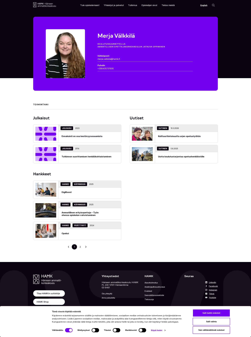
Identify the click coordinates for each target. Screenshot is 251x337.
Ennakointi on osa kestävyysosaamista (82, 136)
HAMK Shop (43, 301)
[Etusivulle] (44, 4)
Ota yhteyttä (107, 294)
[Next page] (86, 246)
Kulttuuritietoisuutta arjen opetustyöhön (179, 136)
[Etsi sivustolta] (213, 5)
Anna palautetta (108, 298)
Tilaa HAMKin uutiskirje (48, 293)
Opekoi (65, 233)
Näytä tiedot (156, 330)
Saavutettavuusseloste (154, 295)
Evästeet (148, 291)
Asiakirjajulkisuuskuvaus (155, 287)
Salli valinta (211, 321)
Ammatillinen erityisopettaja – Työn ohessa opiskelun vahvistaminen (80, 213)
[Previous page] (68, 246)
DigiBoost (67, 192)
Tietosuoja (149, 299)
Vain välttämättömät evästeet (211, 330)
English (203, 5)
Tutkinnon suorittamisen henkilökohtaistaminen (86, 156)
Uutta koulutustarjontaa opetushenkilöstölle (181, 156)
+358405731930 (106, 68)
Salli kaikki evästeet (211, 313)
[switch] (95, 330)
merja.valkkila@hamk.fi (109, 59)
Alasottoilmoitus (151, 283)
